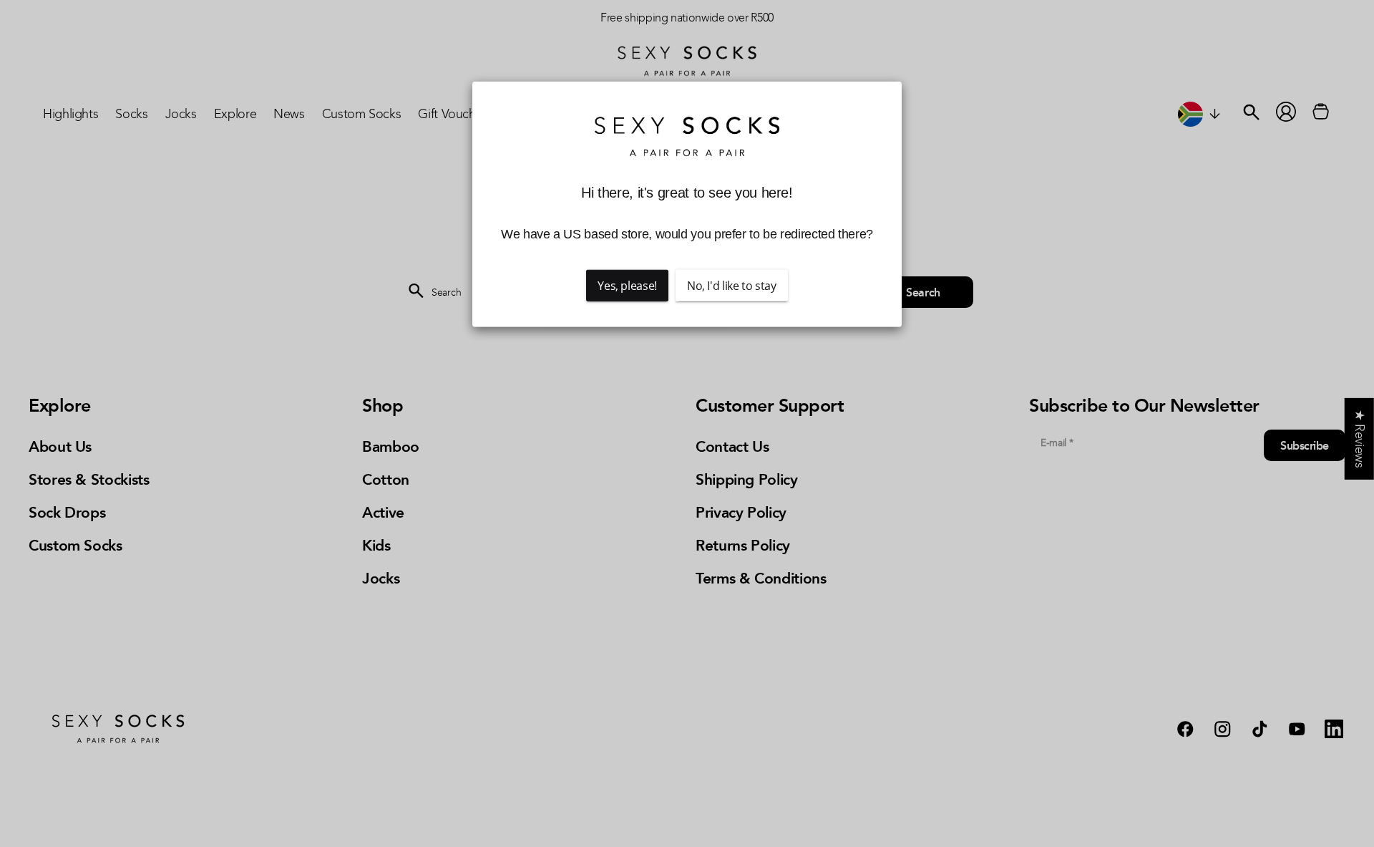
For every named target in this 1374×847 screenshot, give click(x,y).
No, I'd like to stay (731, 286)
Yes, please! (627, 286)
